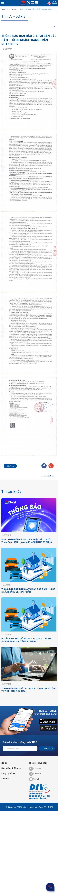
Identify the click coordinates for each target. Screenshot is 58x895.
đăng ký (46, 748)
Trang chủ (4, 9)
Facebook (37, 768)
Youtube (36, 779)
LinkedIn (37, 773)
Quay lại (10, 466)
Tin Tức (13, 9)
